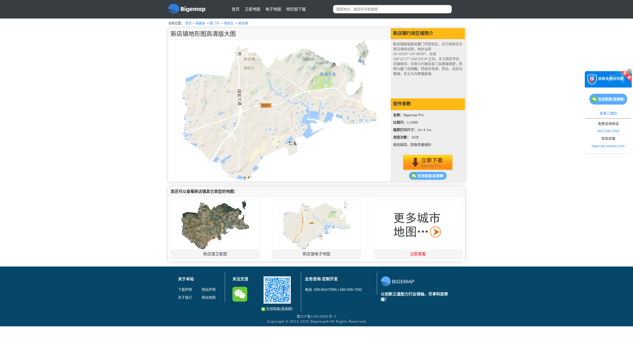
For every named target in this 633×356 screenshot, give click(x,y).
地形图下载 (296, 9)
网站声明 (209, 289)
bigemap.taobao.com (608, 146)
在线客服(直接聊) (430, 176)
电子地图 (273, 9)
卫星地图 (252, 9)
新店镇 (243, 23)
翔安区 (229, 23)
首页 (236, 9)
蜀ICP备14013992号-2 (316, 316)
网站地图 (209, 297)
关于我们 (185, 297)
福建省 (200, 23)
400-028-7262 (608, 131)
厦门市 (214, 23)
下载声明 (185, 289)
